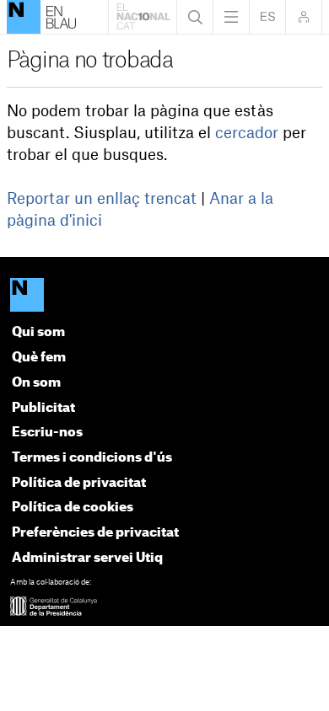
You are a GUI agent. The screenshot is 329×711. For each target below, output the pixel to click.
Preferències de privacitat (95, 533)
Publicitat (43, 408)
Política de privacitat (79, 483)
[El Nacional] (165, 296)
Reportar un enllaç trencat (102, 198)
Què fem (39, 357)
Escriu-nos (47, 432)
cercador (246, 133)
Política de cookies (72, 507)
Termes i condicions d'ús (92, 458)
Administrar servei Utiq (87, 558)
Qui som (38, 332)
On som (36, 383)
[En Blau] (23, 17)
